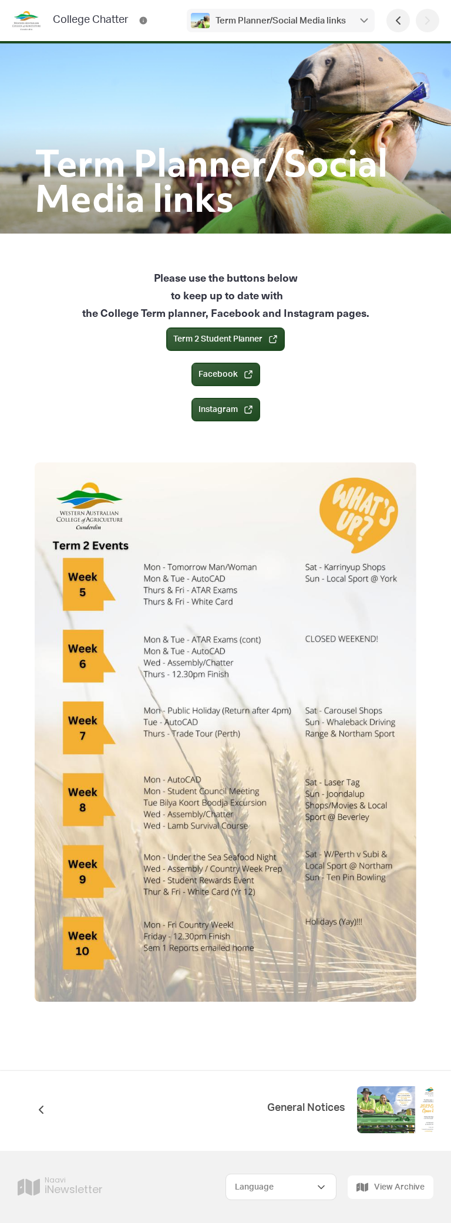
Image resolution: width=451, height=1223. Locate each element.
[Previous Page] (398, 20)
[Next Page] (427, 20)
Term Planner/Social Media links (281, 20)
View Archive (399, 1187)
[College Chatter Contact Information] (143, 20)
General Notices (306, 1108)
